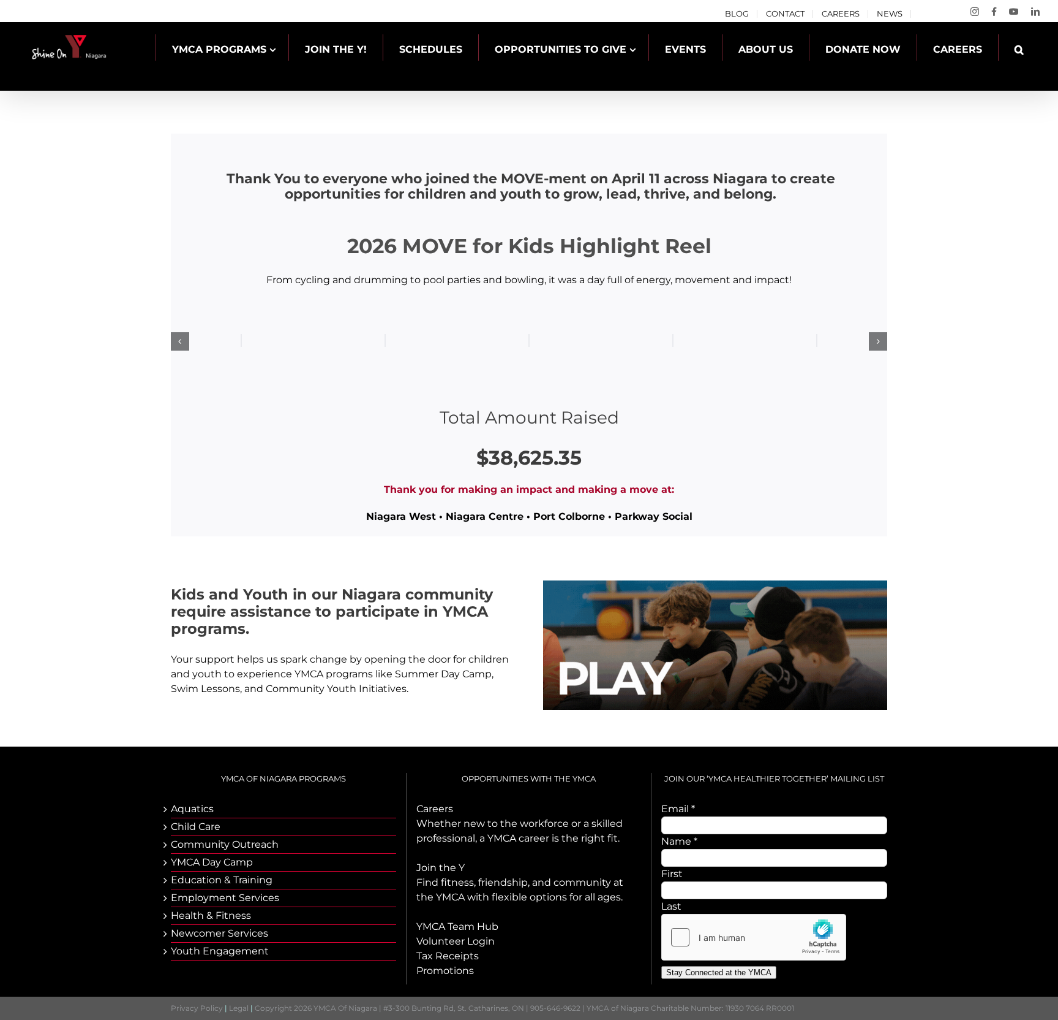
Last (671, 906)
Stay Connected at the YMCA (718, 972)
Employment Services (225, 898)
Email (678, 809)
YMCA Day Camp (212, 862)
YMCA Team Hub (457, 926)
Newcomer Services (219, 933)
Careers (434, 809)
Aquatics (192, 809)
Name (679, 841)
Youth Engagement (220, 951)
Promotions (445, 970)
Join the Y (440, 867)
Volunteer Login (455, 941)
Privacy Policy (197, 1008)
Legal (239, 1008)
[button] (1019, 49)
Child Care (195, 826)
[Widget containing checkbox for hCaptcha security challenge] (753, 937)
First (672, 874)
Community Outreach (225, 844)
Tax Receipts (447, 956)
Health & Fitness (211, 915)
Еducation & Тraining (221, 880)
